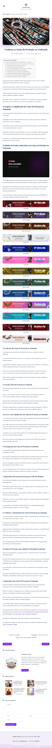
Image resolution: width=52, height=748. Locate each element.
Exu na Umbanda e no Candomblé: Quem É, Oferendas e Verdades (18, 682)
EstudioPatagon (23, 741)
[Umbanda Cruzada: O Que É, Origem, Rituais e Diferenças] (30, 683)
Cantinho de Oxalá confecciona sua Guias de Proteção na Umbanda (19, 63)
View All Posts (25, 670)
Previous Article (7, 644)
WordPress (37, 741)
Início (4, 14)
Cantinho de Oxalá (9, 180)
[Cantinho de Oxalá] (11, 663)
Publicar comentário (11, 724)
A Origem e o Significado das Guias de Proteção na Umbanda (18, 62)
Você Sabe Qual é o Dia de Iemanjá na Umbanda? (25, 614)
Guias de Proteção (27, 637)
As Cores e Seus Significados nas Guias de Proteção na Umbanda (19, 68)
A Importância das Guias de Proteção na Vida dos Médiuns (18, 71)
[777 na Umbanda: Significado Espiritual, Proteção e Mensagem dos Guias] (30, 691)
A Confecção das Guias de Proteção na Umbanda (16, 65)
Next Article (45, 644)
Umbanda (8, 14)
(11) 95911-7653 (43, 195)
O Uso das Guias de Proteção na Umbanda (15, 67)
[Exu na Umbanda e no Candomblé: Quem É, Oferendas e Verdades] (8, 683)
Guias (21, 637)
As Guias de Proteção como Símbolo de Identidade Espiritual (18, 74)
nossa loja (8, 195)
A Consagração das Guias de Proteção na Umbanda (16, 70)
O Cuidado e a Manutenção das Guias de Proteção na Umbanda (19, 73)
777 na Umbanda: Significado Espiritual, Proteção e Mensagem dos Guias (41, 690)
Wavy (14, 741)
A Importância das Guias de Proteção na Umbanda (16, 76)
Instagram (9, 624)
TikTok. (15, 624)
